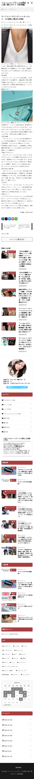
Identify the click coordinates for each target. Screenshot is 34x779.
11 (25, 692)
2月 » (9, 705)
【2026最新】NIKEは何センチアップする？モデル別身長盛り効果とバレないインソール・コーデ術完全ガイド (25, 513)
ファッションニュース (12, 414)
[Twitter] (6, 218)
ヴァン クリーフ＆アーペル (11, 666)
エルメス (23, 654)
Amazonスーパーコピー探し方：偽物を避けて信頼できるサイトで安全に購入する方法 (25, 472)
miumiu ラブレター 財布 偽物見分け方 (25, 596)
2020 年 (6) (7, 751)
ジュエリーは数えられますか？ (25, 607)
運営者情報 (18, 767)
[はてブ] (9, 218)
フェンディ (15, 674)
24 (21, 699)
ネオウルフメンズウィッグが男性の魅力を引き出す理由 (25, 619)
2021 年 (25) (8, 746)
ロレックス (7, 658)
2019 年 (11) (8, 756)
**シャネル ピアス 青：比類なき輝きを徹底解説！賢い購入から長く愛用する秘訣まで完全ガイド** (25, 328)
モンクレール (19, 650)
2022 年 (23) (8, 741)
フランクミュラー (21, 670)
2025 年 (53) (8, 725)
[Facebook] (2, 218)
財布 (6, 427)
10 (21, 692)
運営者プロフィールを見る (17, 387)
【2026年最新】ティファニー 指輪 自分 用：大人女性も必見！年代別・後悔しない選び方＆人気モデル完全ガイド (25, 278)
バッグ (7, 409)
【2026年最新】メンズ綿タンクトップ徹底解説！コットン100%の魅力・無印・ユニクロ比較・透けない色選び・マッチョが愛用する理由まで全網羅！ (25, 259)
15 (13, 695)
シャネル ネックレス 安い (11, 449)
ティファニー (22, 662)
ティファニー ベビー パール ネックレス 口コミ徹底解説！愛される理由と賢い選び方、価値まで (25, 313)
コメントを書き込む (17, 239)
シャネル (17, 646)
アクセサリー (27, 22)
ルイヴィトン (7, 646)
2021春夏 (6, 674)
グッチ (13, 662)
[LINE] (16, 218)
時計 (6, 418)
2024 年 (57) (8, 730)
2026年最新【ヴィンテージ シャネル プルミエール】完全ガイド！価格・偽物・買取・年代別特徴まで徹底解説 (25, 527)
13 (5, 695)
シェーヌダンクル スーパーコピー (14, 443)
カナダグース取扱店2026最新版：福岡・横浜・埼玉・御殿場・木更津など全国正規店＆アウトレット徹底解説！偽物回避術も (25, 553)
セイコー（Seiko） (8, 670)
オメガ (5, 662)
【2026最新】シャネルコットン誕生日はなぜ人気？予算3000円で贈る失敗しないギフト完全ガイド (25, 540)
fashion (24, 658)
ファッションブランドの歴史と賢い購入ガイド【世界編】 (13, 4)
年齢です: (20, 379)
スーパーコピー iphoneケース (12, 445)
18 (25, 695)
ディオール (7, 654)
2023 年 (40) (8, 735)
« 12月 (5, 705)
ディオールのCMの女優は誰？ (25, 482)
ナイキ (25, 646)
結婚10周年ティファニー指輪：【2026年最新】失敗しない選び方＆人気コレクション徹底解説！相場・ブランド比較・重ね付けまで (25, 296)
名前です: (6, 379)
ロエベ (15, 654)
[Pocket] (12, 218)
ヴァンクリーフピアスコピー (12, 447)
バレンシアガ (25, 674)
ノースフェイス (8, 650)
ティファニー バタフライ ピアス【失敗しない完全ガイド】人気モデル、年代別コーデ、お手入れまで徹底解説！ (25, 343)
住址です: (6, 383)
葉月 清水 (13, 22)
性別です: (6, 381)
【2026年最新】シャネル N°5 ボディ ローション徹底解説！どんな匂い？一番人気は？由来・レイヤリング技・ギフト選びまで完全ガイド (25, 498)
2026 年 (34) (8, 720)
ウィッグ (7, 404)
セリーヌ (16, 658)
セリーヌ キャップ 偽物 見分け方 (13, 446)
